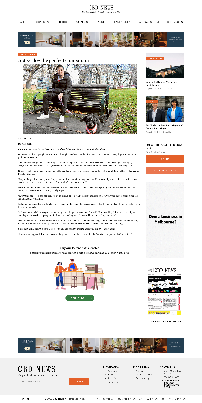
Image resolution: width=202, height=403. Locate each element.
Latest (23, 22)
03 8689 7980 (171, 377)
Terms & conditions (145, 375)
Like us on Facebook (165, 170)
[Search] (181, 22)
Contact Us (113, 382)
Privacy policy (142, 378)
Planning (101, 22)
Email (148, 147)
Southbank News (148, 399)
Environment (123, 22)
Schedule (112, 375)
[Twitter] (28, 399)
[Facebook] (19, 399)
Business (81, 22)
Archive (139, 371)
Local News (42, 22)
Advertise (112, 378)
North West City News (173, 399)
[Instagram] (23, 399)
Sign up (165, 159)
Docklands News (126, 399)
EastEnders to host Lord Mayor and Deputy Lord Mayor (164, 127)
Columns (173, 22)
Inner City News (105, 399)
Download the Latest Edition (165, 321)
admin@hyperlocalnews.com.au (173, 372)
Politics (63, 22)
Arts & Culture (149, 22)
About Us (112, 371)
